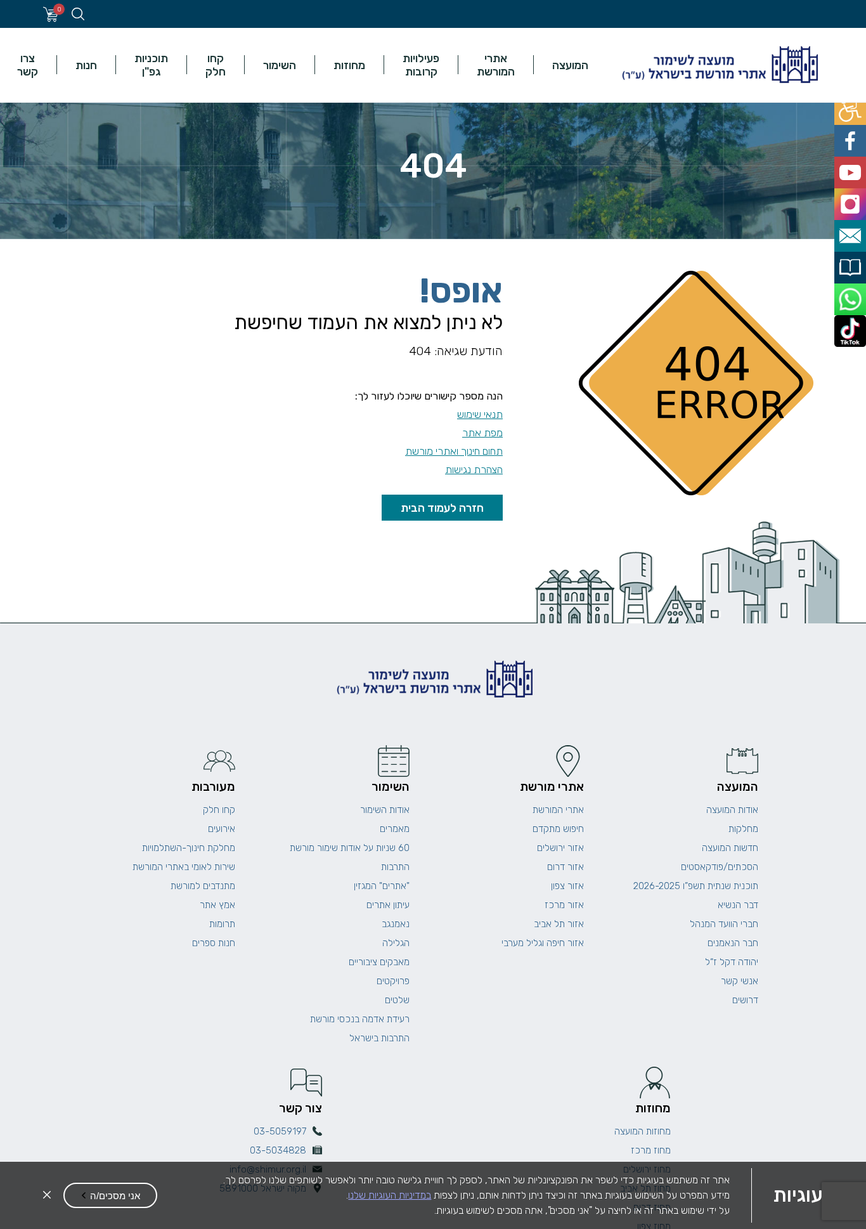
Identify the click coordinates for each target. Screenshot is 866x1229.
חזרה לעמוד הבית (442, 507)
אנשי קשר (739, 981)
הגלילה (396, 943)
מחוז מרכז (651, 1150)
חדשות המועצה (730, 848)
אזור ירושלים (560, 848)
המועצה (570, 65)
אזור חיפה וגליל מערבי (542, 943)
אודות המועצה (732, 810)
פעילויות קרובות (421, 64)
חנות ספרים (213, 943)
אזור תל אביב (559, 924)
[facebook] (851, 136)
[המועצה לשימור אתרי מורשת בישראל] (718, 65)
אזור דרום (565, 867)
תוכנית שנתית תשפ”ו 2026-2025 (695, 886)
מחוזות (349, 65)
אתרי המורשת (496, 64)
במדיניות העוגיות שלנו (389, 1195)
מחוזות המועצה (642, 1131)
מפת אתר (482, 433)
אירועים (221, 829)
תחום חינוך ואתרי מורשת (454, 451)
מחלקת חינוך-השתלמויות (188, 848)
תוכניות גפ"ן (151, 64)
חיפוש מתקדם (558, 829)
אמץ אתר (217, 905)
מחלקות (743, 829)
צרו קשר (27, 64)
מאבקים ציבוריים (379, 962)
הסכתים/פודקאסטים (719, 867)
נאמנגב (396, 924)
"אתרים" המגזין (382, 886)
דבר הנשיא (738, 905)
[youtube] (851, 164)
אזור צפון (567, 886)
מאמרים (395, 829)
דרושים (745, 1000)
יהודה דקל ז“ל (731, 962)
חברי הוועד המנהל (724, 924)
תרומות (222, 924)
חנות (86, 65)
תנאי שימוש (480, 414)
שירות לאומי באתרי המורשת (183, 867)
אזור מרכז (564, 905)
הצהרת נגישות (474, 470)
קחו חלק (215, 64)
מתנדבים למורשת (203, 886)
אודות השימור (385, 810)
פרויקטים (393, 981)
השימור (279, 65)
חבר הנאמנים (733, 943)
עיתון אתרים (388, 905)
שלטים (397, 1000)
